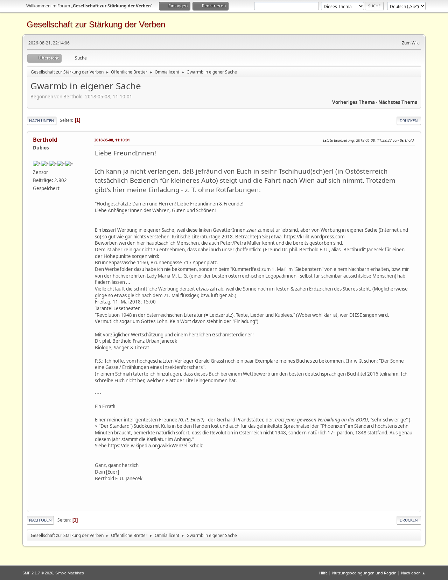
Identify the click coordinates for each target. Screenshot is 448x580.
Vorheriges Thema (353, 102)
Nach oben (40, 520)
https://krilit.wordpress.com (314, 236)
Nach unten (41, 120)
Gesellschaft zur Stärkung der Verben (96, 24)
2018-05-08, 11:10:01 (112, 139)
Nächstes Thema (398, 102)
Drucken (409, 120)
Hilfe (323, 572)
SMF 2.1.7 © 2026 (37, 573)
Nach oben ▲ (413, 572)
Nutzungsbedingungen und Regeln (364, 572)
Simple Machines (69, 573)
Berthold (45, 140)
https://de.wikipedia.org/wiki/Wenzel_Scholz (155, 445)
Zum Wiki (411, 43)
